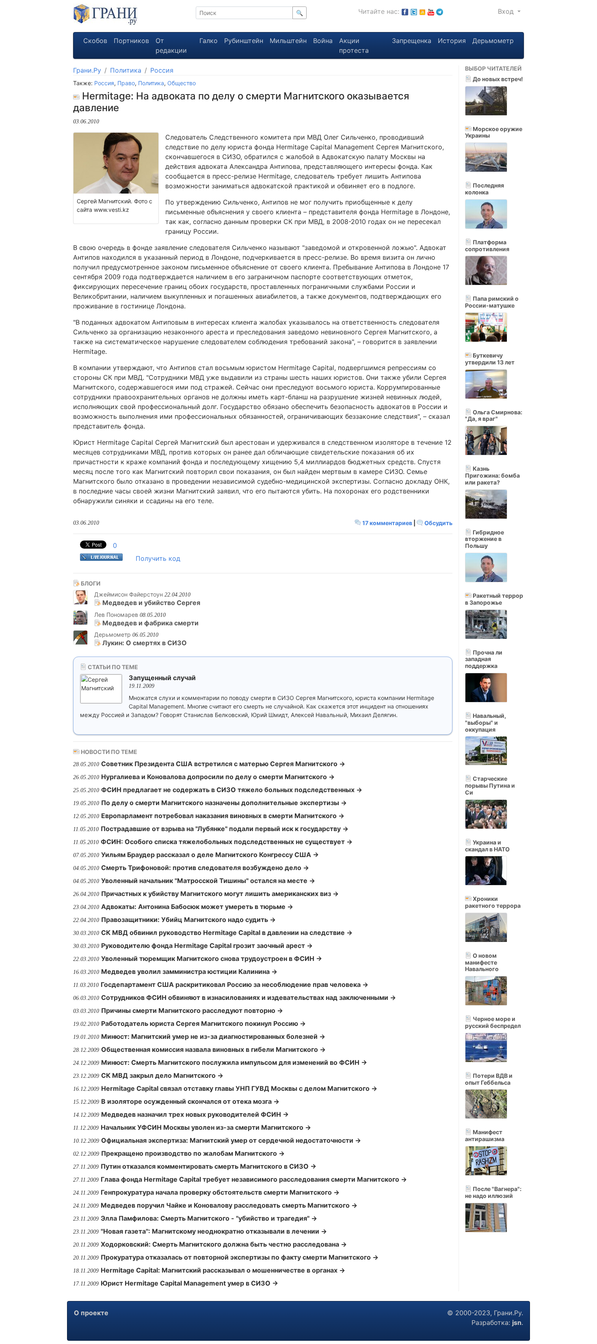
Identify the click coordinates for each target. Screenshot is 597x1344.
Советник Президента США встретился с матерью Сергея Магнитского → (223, 764)
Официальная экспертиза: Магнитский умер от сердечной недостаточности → (231, 1140)
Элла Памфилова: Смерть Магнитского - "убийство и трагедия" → (209, 1218)
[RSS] (422, 11)
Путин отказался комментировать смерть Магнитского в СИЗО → (208, 1166)
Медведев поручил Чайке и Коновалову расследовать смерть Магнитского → (229, 1205)
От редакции (171, 45)
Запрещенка (411, 41)
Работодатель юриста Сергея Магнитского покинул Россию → (203, 1023)
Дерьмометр (493, 41)
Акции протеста (354, 45)
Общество (181, 83)
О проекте (91, 1313)
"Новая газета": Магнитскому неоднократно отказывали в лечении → (214, 1231)
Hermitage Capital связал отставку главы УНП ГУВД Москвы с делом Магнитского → (239, 1088)
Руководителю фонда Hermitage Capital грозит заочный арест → (207, 945)
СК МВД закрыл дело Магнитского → (162, 1075)
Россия (161, 70)
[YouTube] (431, 11)
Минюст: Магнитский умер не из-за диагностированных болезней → (213, 1036)
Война (323, 41)
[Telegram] (439, 11)
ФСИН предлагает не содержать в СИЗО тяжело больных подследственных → (231, 790)
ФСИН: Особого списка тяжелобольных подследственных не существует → (227, 842)
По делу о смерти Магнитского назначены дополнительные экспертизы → (224, 803)
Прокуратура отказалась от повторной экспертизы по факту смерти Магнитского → (240, 1257)
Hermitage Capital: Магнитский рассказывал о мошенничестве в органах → (223, 1270)
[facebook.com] (405, 11)
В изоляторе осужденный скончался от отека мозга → (190, 1101)
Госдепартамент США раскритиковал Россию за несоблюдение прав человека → (234, 984)
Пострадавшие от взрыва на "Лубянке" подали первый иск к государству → (224, 829)
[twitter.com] (414, 11)
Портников (131, 41)
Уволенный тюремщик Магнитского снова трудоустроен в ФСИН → (211, 958)
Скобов (95, 41)
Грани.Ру (87, 70)
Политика (125, 70)
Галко (208, 41)
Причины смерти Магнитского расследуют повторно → (192, 1010)
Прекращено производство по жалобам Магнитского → (193, 1153)
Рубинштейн (243, 41)
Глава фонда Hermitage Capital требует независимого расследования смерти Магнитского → (254, 1179)
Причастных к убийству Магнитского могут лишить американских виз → (220, 894)
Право (126, 83)
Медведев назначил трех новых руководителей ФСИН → (195, 1114)
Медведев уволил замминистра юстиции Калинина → (189, 971)
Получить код (158, 558)
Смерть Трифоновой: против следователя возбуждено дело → (205, 868)
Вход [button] (507, 11)
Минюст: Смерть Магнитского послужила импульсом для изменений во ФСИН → (234, 1062)
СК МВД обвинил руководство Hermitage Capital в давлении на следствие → (227, 932)
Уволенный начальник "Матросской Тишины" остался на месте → (208, 881)
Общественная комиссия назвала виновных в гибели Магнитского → (213, 1049)
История (452, 41)
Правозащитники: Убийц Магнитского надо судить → (188, 919)
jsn (516, 1322)
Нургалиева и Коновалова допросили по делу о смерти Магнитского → (218, 777)
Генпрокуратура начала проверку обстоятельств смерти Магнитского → (220, 1192)
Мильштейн (288, 41)
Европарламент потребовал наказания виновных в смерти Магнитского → (222, 816)
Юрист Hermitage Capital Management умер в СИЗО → (189, 1283)
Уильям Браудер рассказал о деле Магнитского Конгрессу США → (210, 855)
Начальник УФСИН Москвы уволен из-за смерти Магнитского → (206, 1127)
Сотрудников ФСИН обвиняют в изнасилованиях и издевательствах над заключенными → (248, 997)
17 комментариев (387, 522)
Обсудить (437, 522)
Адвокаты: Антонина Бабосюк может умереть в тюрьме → (197, 906)
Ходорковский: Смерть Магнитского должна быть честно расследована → (224, 1244)
